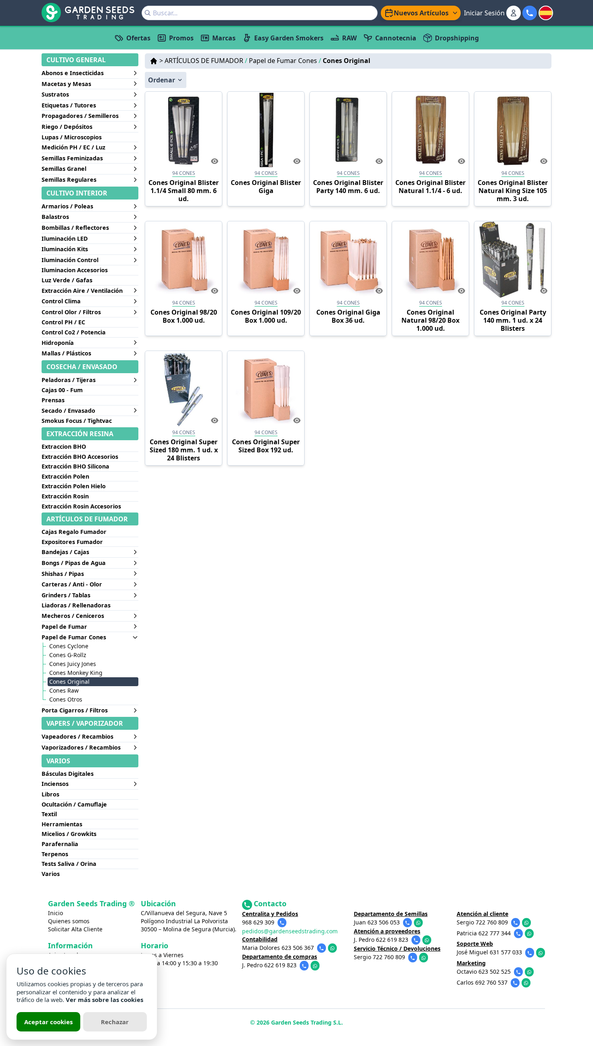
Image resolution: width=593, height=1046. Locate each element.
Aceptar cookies (48, 1022)
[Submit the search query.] (148, 13)
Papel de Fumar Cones (285, 60)
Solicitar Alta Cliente (75, 929)
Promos (181, 38)
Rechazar (115, 1022)
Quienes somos (69, 921)
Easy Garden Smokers (289, 38)
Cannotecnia (395, 38)
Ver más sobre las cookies (104, 1000)
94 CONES (183, 173)
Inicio (55, 913)
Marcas (224, 38)
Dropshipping (457, 38)
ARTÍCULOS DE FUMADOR (206, 60)
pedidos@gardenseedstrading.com (290, 931)
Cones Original (346, 60)
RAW (349, 38)
